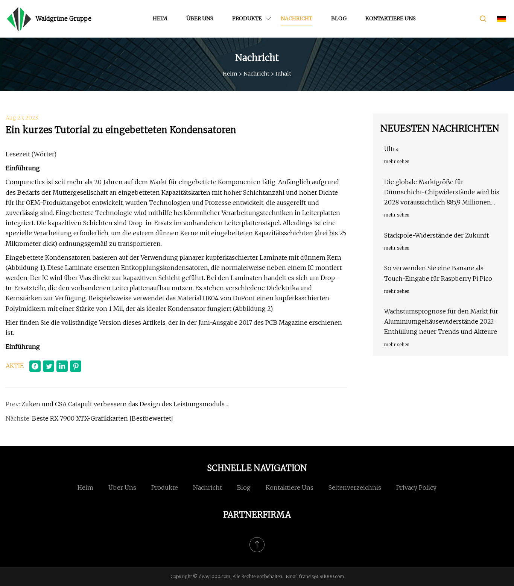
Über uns (199, 18)
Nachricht (296, 18)
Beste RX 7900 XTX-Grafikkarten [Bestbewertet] (102, 418)
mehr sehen (396, 161)
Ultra (391, 149)
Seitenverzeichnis (354, 487)
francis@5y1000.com (321, 576)
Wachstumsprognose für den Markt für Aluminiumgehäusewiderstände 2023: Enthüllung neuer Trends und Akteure (441, 321)
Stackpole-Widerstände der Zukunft (436, 235)
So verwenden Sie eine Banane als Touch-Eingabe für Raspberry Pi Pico (438, 273)
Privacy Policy (416, 487)
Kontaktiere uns (390, 18)
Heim (160, 18)
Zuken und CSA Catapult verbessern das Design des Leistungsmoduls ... (125, 404)
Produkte (247, 18)
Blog (339, 18)
